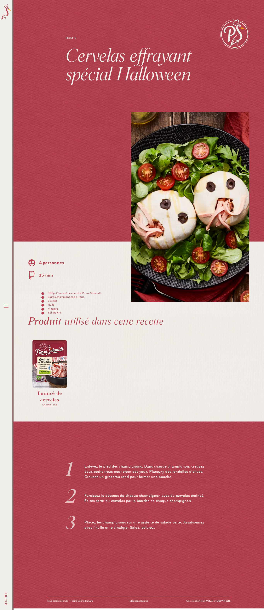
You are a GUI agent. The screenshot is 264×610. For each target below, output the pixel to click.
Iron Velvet (207, 600)
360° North (224, 600)
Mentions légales (138, 600)
